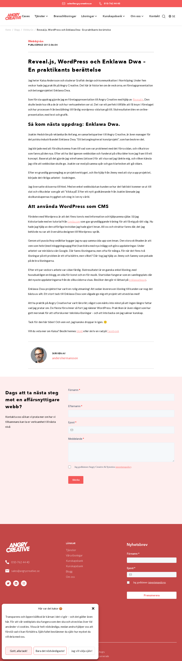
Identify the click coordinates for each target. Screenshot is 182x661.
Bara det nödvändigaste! (50, 650)
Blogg (17, 29)
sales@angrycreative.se (25, 570)
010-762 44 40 (20, 562)
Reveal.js (138, 99)
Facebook (113, 331)
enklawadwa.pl (137, 279)
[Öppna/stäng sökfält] (163, 16)
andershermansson (65, 358)
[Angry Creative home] (13, 16)
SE (173, 16)
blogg (80, 331)
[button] (93, 608)
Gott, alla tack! (18, 650)
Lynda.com (74, 221)
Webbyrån (28, 29)
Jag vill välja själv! (81, 650)
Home (8, 29)
